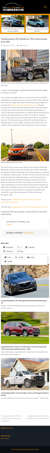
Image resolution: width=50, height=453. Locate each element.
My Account (5, 438)
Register (9, 224)
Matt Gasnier (23, 45)
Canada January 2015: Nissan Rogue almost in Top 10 (29, 207)
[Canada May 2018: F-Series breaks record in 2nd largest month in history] (25, 374)
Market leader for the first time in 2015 (24, 105)
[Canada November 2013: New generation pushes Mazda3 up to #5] (25, 281)
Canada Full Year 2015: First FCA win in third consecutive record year (11, 418)
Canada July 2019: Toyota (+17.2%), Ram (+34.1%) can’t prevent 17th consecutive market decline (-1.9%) (23, 348)
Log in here (28, 232)
